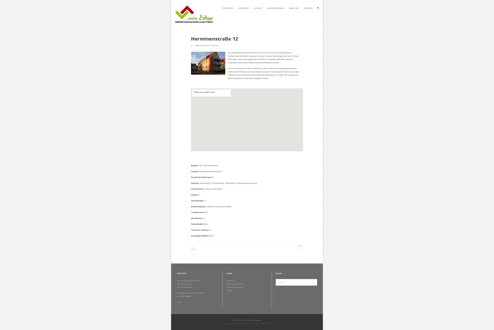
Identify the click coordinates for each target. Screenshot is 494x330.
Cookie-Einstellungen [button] (235, 287)
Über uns (294, 8)
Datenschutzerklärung (235, 284)
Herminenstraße (202, 45)
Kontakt (308, 8)
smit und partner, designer (247, 320)
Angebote (243, 8)
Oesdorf (215, 45)
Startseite (227, 8)
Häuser (258, 8)
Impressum (230, 280)
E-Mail (179, 302)
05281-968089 (198, 293)
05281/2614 (184, 293)
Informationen (275, 8)
